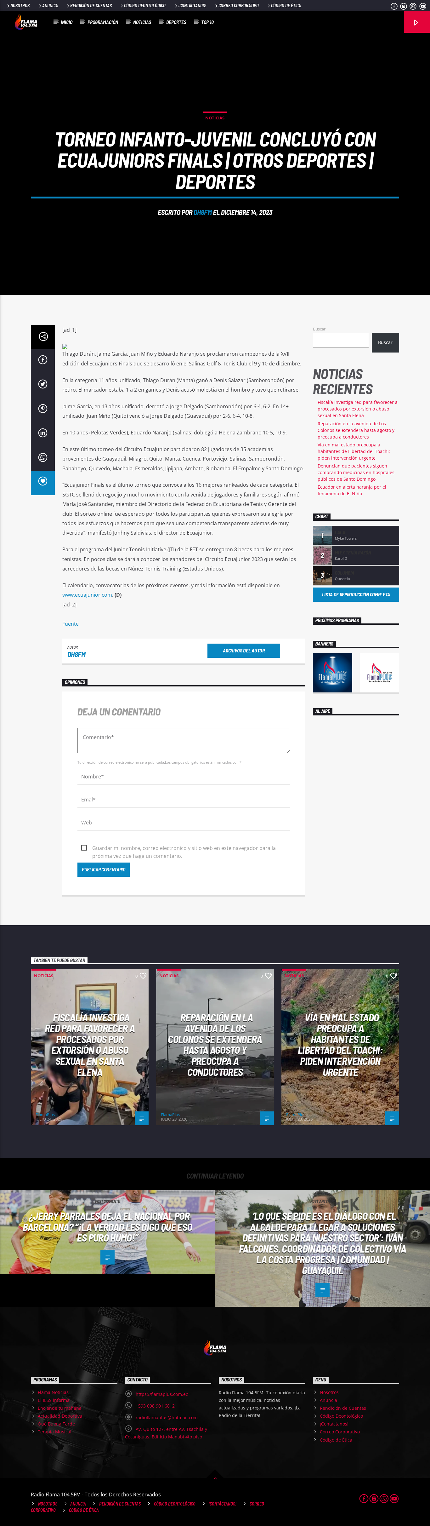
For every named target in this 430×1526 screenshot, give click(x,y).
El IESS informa (54, 1400)
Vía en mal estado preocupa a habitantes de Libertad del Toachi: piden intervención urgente (354, 451)
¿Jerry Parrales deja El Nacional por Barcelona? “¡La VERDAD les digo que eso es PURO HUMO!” (107, 1226)
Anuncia (50, 5)
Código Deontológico (145, 5)
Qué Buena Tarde (56, 1424)
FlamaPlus (45, 1114)
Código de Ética (286, 5)
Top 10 (207, 22)
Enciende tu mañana (60, 1408)
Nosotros (20, 5)
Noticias (142, 22)
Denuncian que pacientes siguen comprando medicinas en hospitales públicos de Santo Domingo (356, 472)
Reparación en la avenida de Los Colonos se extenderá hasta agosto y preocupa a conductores (356, 430)
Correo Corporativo (238, 5)
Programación (103, 22)
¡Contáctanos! (192, 5)
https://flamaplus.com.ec (162, 1394)
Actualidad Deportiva (60, 1416)
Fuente (70, 623)
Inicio (66, 22)
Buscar (319, 329)
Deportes (176, 22)
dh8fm (203, 212)
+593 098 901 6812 (155, 1406)
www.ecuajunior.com (87, 594)
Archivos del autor (243, 650)
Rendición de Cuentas (91, 5)
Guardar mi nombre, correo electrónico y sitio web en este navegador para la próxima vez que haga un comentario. (184, 848)
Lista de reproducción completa (356, 594)
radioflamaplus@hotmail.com (167, 1417)
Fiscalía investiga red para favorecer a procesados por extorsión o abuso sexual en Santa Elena (358, 408)
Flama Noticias (53, 1392)
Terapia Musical (54, 1432)
